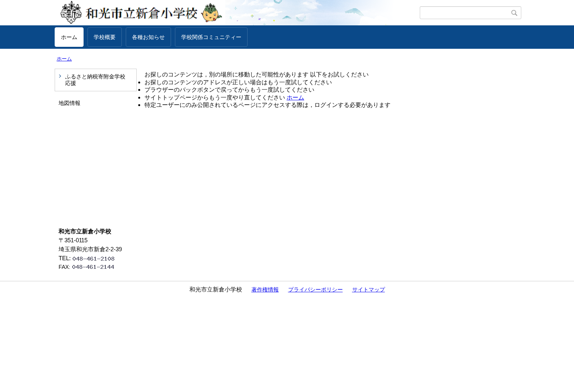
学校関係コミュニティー (211, 37)
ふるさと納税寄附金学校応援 (95, 79)
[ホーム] (237, 12)
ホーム (69, 37)
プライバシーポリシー (315, 289)
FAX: (64, 267)
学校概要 (105, 37)
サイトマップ (368, 289)
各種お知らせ (148, 37)
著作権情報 (265, 289)
